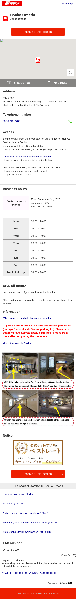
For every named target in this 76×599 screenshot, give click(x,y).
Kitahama (13, 503)
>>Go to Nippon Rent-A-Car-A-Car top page (29, 572)
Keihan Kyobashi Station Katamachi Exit (30, 522)
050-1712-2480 (11, 121)
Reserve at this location (37, 31)
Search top (67, 3)
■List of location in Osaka (17, 343)
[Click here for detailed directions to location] (27, 156)
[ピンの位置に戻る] (70, 72)
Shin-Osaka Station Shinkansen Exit (27, 531)
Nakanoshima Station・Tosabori (25, 513)
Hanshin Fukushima (18, 494)
